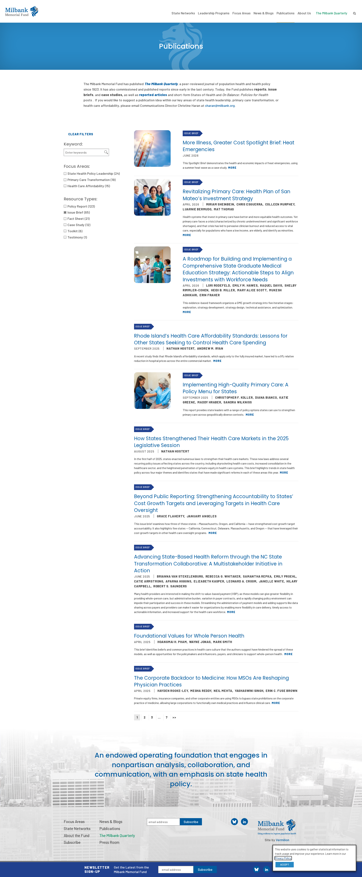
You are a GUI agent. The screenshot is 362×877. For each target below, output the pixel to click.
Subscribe (205, 869)
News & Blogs (264, 13)
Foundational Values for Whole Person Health (189, 635)
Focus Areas (241, 13)
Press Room (109, 842)
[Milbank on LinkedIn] (266, 869)
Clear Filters (80, 134)
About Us (304, 13)
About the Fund (76, 835)
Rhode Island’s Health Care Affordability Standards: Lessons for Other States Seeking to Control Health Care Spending (211, 339)
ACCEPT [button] (284, 864)
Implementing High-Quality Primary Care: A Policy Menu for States (235, 388)
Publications (286, 13)
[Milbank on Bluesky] (256, 869)
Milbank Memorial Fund (21, 11)
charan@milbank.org (220, 105)
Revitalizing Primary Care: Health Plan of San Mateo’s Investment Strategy (236, 195)
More (232, 167)
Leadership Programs (213, 13)
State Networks (183, 13)
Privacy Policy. (283, 858)
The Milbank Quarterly (331, 13)
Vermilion (282, 840)
